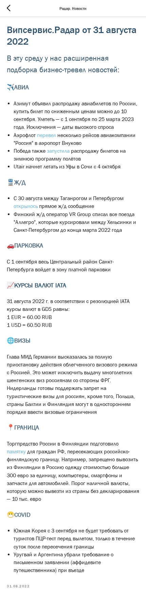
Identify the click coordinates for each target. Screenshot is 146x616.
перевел (46, 135)
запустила (59, 151)
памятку (16, 451)
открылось (26, 206)
